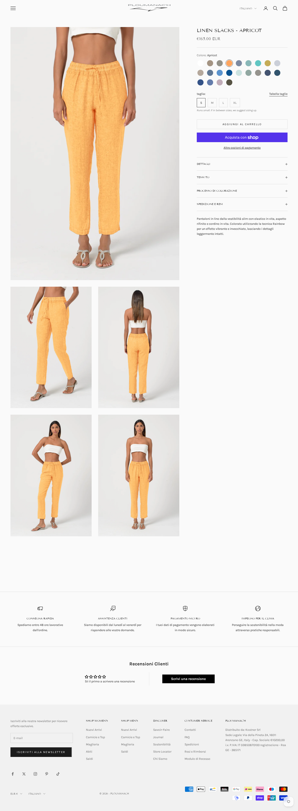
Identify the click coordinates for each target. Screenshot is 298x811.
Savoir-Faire (161, 730)
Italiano (246, 8)
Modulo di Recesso (197, 759)
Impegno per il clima (257, 618)
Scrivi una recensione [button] (188, 679)
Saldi (89, 759)
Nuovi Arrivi (94, 730)
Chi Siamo (160, 759)
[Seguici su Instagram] (35, 774)
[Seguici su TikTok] (58, 774)
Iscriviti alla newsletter (41, 752)
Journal (158, 737)
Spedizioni (192, 744)
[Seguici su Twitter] (24, 774)
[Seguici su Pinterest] (47, 774)
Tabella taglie (278, 94)
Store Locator (162, 751)
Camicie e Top (95, 737)
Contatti (190, 730)
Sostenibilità (162, 744)
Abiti (89, 751)
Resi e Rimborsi (195, 751)
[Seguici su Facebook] (12, 774)
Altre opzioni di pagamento (242, 148)
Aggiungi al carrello (242, 124)
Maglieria (92, 744)
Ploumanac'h (235, 720)
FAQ (187, 737)
